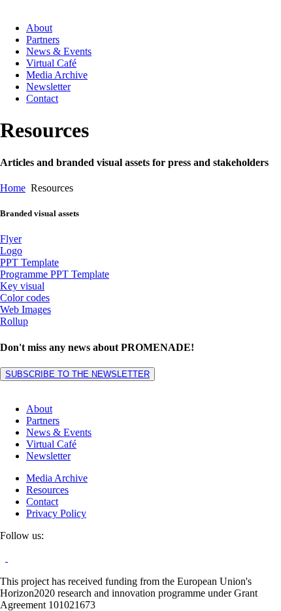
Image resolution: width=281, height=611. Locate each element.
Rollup (14, 321)
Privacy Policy (56, 513)
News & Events (58, 51)
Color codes (25, 297)
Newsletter (48, 86)
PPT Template (29, 262)
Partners (42, 39)
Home (12, 187)
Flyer (11, 238)
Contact (42, 98)
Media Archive (57, 74)
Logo (11, 250)
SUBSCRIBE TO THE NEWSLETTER (77, 374)
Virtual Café (51, 63)
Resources (47, 489)
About (39, 27)
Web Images (25, 309)
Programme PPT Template (54, 274)
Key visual (22, 285)
